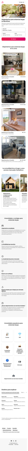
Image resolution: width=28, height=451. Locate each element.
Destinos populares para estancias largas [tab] (10, 392)
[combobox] (13, 30)
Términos (16, 444)
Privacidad (11, 444)
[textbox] (7, 35)
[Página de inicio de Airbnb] (3, 2)
